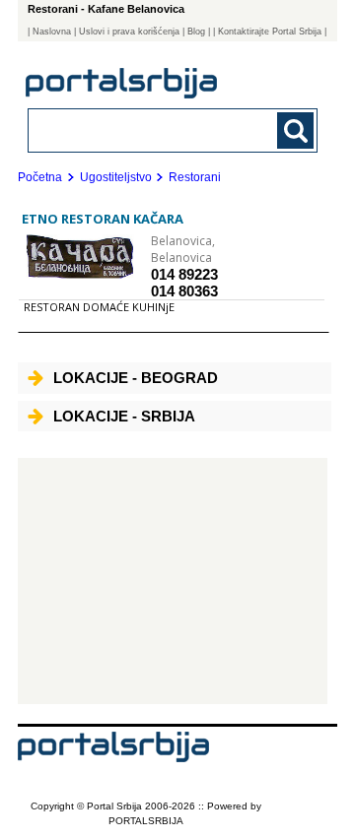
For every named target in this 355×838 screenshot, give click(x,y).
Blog (196, 31)
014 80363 (184, 291)
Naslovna (52, 31)
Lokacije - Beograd (135, 377)
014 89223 (184, 274)
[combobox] (145, 129)
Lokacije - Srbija (124, 416)
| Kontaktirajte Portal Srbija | (269, 31)
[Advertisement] (172, 581)
